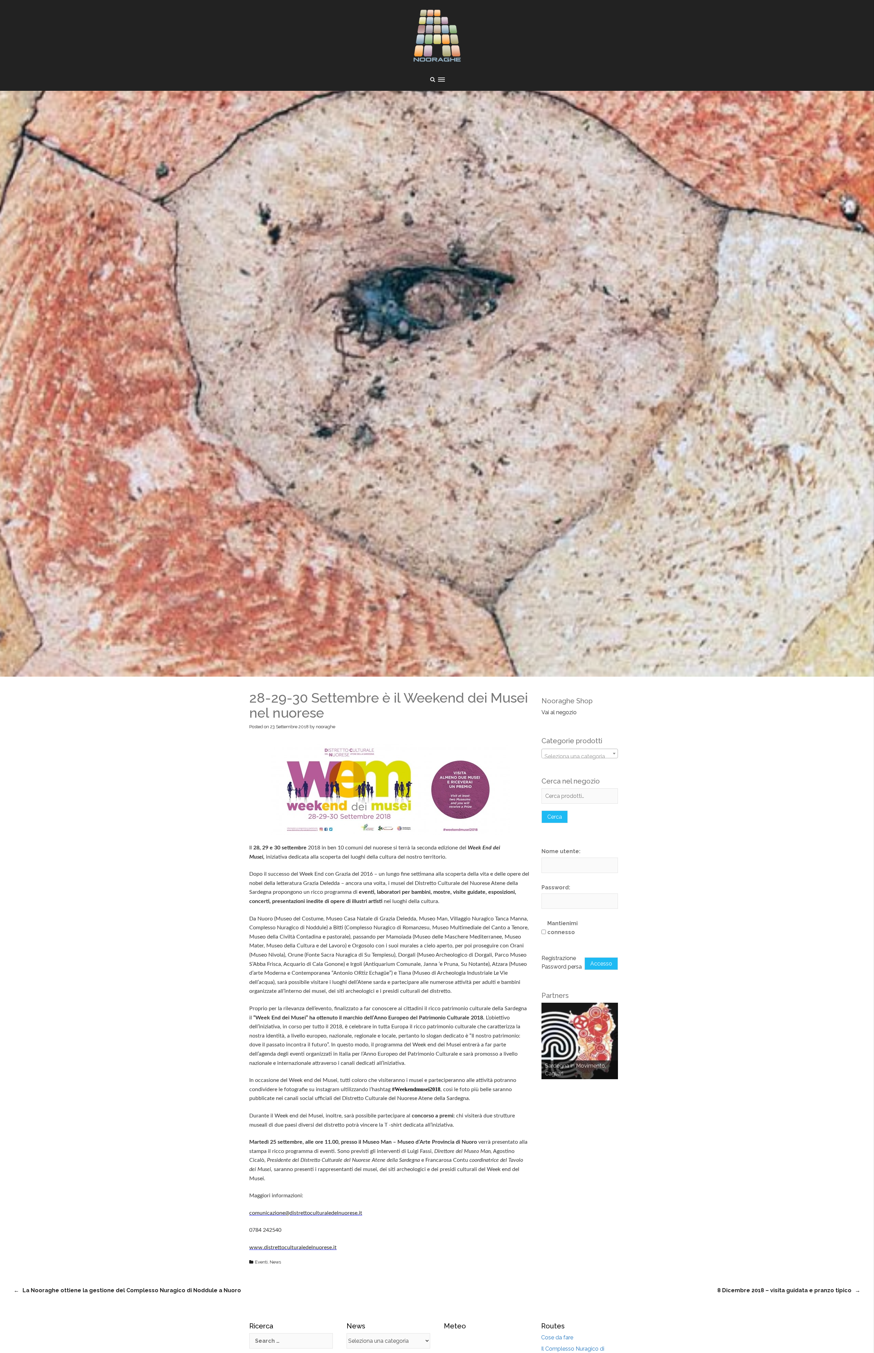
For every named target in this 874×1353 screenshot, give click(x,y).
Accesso (601, 963)
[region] (579, 1041)
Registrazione (558, 958)
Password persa (561, 966)
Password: (555, 887)
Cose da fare (557, 1337)
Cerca (554, 817)
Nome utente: (560, 851)
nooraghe (325, 726)
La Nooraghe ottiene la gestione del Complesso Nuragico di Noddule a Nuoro (132, 1290)
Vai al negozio (559, 712)
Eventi (261, 1262)
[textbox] (580, 756)
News (275, 1262)
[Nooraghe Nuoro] (437, 37)
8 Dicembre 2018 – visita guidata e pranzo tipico (784, 1290)
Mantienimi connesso (562, 927)
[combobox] (579, 753)
